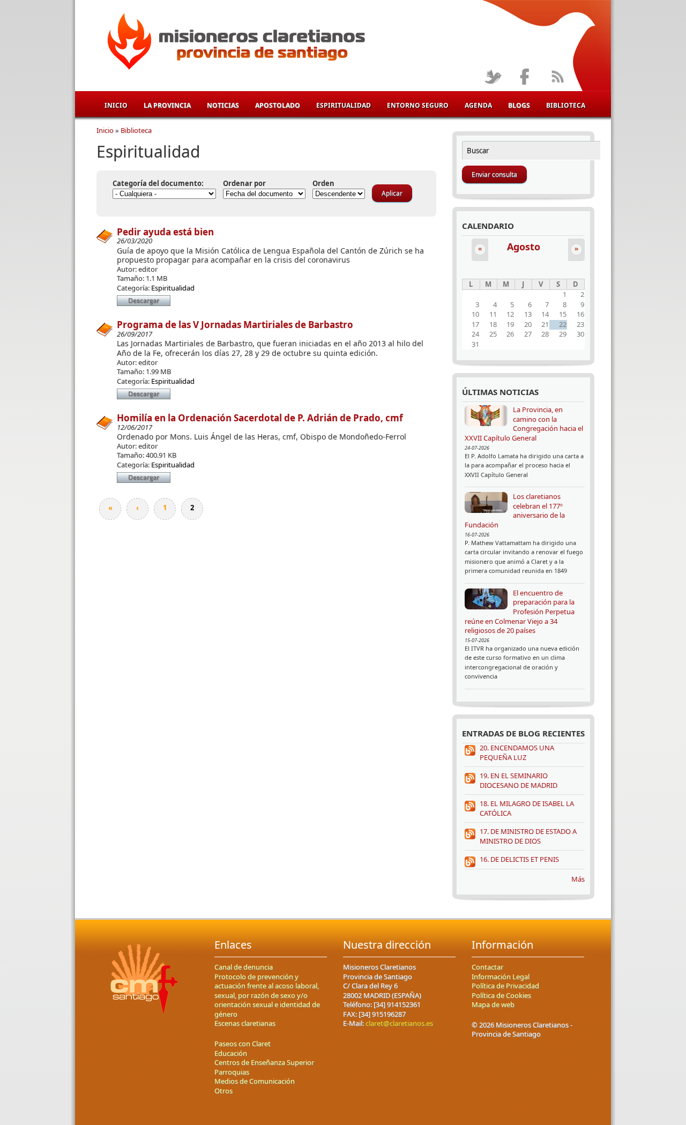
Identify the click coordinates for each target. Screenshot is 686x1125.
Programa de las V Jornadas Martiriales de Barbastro (235, 324)
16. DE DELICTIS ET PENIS (519, 859)
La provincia (167, 105)
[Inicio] (234, 43)
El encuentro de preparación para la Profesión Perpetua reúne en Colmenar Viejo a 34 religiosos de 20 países (520, 611)
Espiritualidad (343, 105)
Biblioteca (565, 105)
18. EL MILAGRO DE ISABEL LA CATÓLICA (527, 808)
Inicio (116, 105)
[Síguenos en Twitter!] (493, 77)
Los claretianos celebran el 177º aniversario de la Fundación (515, 510)
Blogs (519, 105)
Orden (323, 183)
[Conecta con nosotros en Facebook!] (525, 77)
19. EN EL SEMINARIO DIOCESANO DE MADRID (518, 780)
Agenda (478, 105)
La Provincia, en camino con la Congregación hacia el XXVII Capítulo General (524, 424)
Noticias (223, 105)
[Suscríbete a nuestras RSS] (557, 77)
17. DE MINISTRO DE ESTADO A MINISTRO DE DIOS (528, 836)
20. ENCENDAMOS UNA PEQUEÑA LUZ (517, 752)
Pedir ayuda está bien (165, 232)
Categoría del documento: (158, 183)
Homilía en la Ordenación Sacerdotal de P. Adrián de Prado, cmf (260, 418)
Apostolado (277, 105)
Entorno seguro (418, 105)
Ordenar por (244, 183)
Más (578, 879)
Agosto (523, 246)
